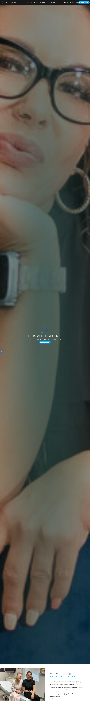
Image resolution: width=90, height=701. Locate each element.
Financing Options (55, 2)
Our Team (32, 2)
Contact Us (65, 2)
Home (28, 2)
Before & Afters (46, 2)
